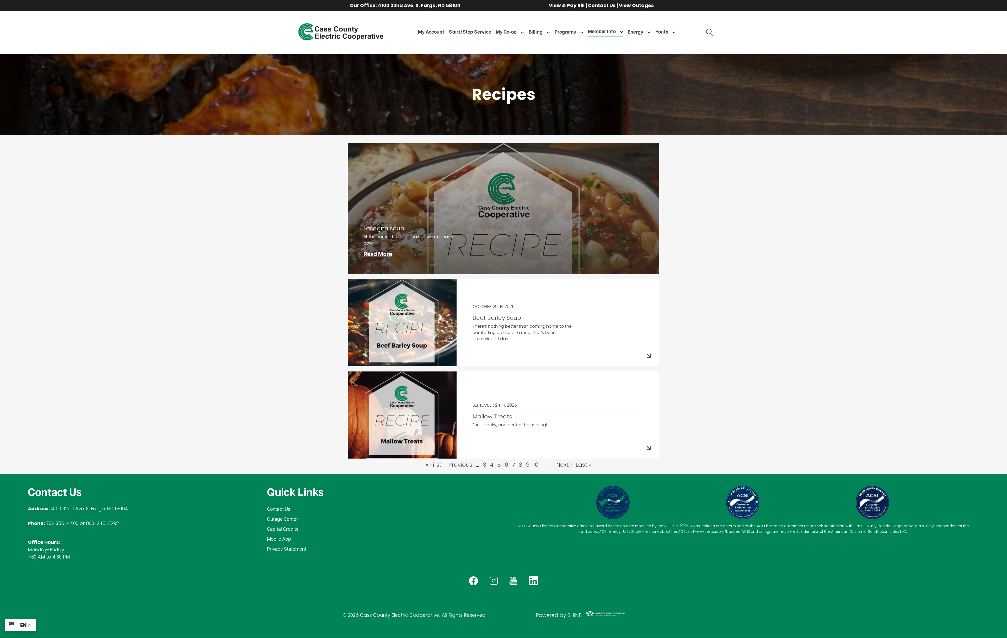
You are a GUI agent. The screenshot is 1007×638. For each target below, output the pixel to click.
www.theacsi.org (710, 531)
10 (535, 465)
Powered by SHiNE (558, 615)
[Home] (341, 32)
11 (544, 465)
